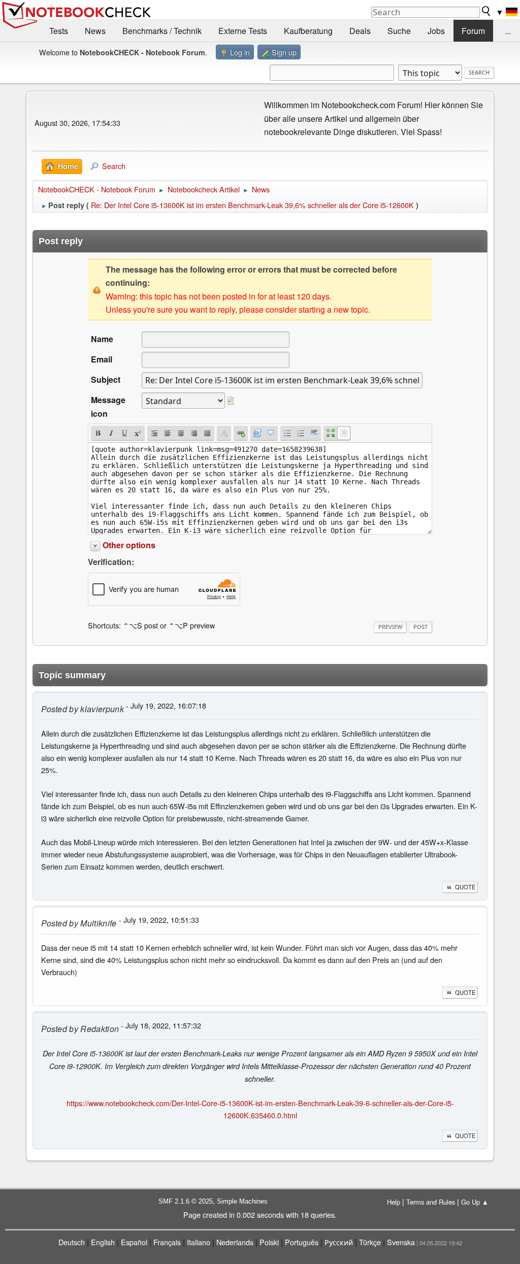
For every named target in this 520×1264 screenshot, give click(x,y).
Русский (338, 1242)
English (103, 1242)
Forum (473, 31)
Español (134, 1242)
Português (301, 1242)
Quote (465, 887)
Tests (58, 31)
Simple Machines (242, 1201)
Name (102, 339)
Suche (399, 31)
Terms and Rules (430, 1202)
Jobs (436, 31)
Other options (129, 545)
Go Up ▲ (475, 1202)
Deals (360, 31)
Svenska (401, 1242)
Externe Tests (242, 31)
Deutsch (71, 1242)
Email (101, 359)
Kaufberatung (308, 31)
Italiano (198, 1242)
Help (393, 1202)
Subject (105, 379)
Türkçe (370, 1242)
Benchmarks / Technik (162, 31)
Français (167, 1242)
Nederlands (234, 1242)
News (95, 31)
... (508, 31)
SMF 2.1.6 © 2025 (185, 1201)
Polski (269, 1242)
